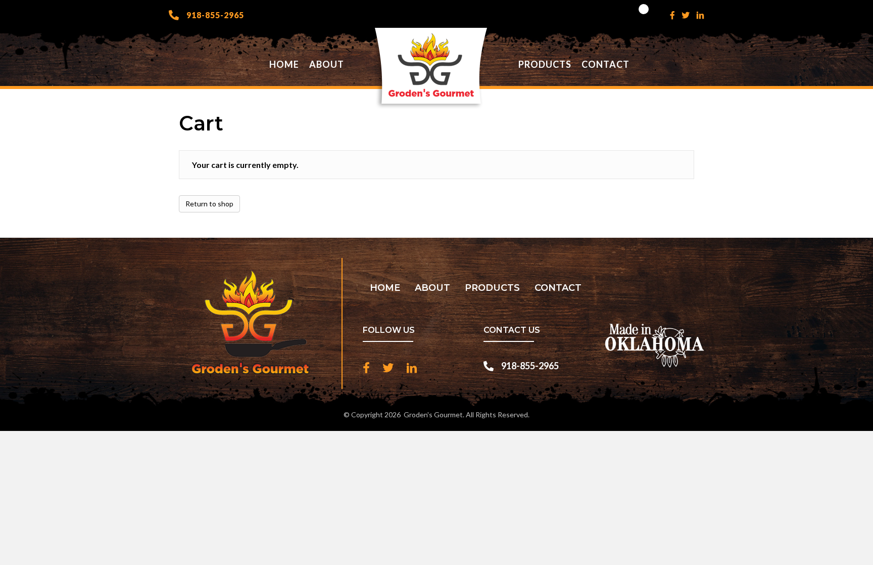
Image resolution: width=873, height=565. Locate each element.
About (432, 287)
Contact (558, 287)
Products (492, 287)
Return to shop (209, 203)
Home (385, 287)
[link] (284, 64)
